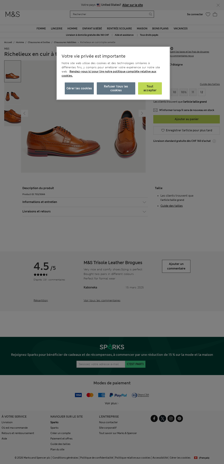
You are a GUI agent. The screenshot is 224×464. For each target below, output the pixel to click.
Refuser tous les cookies (116, 88)
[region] (113, 73)
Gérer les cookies (79, 88)
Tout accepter (150, 88)
